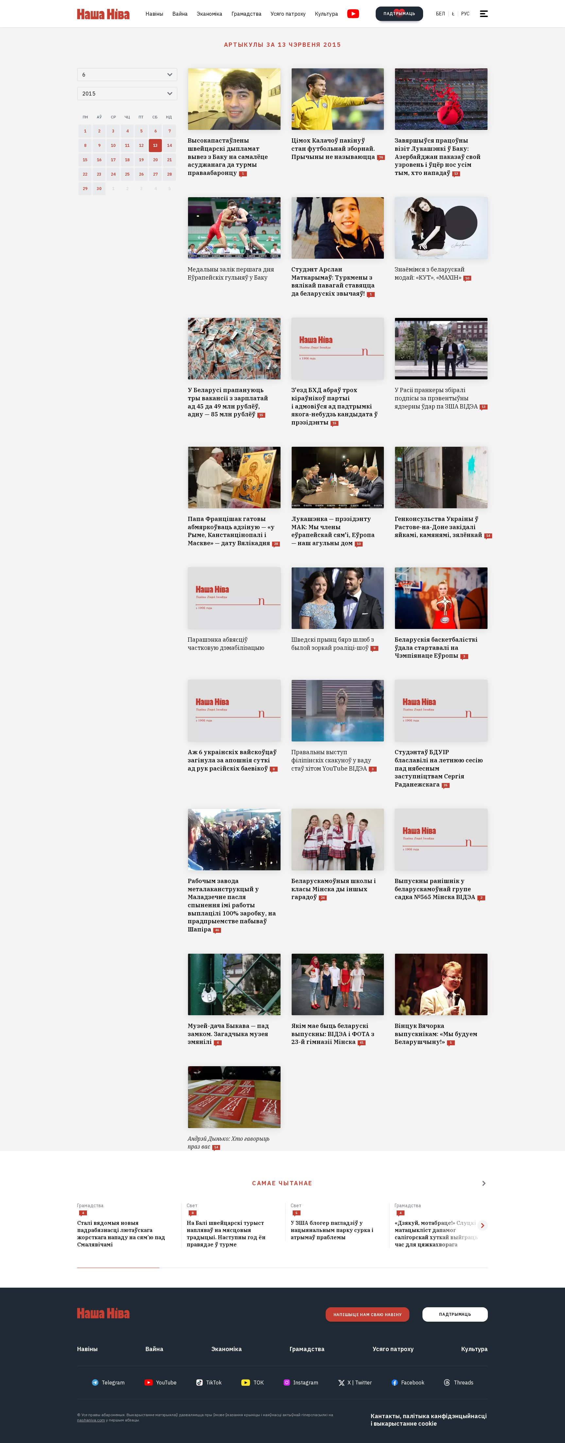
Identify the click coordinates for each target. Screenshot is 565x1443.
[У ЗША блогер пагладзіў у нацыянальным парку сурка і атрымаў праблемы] (337, 1230)
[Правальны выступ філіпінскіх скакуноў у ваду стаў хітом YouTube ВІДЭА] (338, 734)
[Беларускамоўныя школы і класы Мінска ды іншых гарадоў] (338, 871)
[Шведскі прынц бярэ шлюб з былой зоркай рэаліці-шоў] (338, 613)
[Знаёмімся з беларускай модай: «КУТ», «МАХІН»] (441, 247)
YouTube (166, 1382)
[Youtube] (353, 13)
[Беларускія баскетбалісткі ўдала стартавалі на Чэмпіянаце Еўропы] (441, 613)
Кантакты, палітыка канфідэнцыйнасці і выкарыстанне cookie (429, 1419)
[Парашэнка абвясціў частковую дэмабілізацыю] (234, 613)
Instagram (305, 1382)
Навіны (154, 13)
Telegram (113, 1382)
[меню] (484, 14)
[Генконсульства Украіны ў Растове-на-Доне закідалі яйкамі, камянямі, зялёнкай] (441, 497)
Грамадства (246, 13)
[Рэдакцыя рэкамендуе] (484, 1183)
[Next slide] (482, 1225)
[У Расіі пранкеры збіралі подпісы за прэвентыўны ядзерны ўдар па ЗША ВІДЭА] (441, 372)
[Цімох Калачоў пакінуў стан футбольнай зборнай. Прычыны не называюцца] (338, 122)
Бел (440, 14)
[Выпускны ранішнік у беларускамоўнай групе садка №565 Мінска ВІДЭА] (441, 871)
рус (465, 14)
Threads (463, 1382)
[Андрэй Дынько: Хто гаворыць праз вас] (234, 1108)
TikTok (214, 1382)
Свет (192, 1205)
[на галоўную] (103, 13)
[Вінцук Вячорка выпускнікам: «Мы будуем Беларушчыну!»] (441, 999)
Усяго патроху (288, 13)
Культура (326, 13)
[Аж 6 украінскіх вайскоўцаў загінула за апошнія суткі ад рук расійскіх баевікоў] (234, 734)
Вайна (180, 13)
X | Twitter (360, 1382)
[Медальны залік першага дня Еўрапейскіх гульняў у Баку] (234, 247)
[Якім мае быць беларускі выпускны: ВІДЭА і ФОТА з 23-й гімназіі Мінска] (338, 999)
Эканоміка (209, 13)
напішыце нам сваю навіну (368, 1314)
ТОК (258, 1382)
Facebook (412, 1382)
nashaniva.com (91, 1419)
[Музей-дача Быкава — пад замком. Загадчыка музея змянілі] (234, 999)
